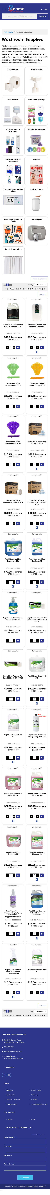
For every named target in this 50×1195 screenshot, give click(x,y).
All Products (8, 32)
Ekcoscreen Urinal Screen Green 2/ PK (13, 384)
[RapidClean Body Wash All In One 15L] (13, 781)
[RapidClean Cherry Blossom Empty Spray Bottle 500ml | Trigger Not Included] (13, 898)
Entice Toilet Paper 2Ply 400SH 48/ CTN (37, 442)
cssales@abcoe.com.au (13, 1052)
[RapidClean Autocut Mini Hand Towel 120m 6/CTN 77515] (37, 605)
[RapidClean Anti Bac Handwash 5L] (37, 546)
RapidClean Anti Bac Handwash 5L (37, 560)
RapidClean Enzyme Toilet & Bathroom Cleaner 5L (37, 913)
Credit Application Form (39, 1104)
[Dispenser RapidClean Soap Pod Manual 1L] (37, 312)
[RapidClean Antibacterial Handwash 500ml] (13, 605)
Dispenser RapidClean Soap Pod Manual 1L (37, 325)
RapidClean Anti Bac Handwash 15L (13, 560)
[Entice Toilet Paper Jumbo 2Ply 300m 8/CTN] (13, 488)
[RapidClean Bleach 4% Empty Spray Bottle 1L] (37, 722)
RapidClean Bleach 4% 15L (37, 677)
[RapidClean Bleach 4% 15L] (37, 663)
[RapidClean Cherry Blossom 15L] (13, 839)
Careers (34, 1100)
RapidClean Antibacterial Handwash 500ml (13, 619)
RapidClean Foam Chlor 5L (37, 971)
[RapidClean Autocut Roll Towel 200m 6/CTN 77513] (13, 663)
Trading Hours (11, 1104)
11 (40, 289)
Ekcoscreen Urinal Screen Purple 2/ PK (13, 442)
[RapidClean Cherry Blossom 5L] (37, 839)
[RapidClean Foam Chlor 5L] (37, 957)
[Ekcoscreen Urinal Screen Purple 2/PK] (13, 429)
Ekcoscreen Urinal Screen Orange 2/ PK (37, 384)
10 (38, 289)
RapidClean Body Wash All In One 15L (13, 794)
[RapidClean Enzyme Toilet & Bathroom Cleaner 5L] (37, 898)
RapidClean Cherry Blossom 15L (13, 853)
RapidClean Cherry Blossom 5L (37, 853)
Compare (12, 299)
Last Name (8, 1155)
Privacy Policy (36, 1090)
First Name (8, 1146)
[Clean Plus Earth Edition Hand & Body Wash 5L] (13, 312)
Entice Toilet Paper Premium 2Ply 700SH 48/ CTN (36, 502)
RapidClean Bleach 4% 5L (13, 736)
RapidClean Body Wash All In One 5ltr (37, 794)
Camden (9, 1119)
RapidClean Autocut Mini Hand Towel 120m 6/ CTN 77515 (37, 620)
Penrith (33, 1119)
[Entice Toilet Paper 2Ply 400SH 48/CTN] (37, 429)
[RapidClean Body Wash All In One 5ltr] (37, 781)
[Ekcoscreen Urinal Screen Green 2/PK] (13, 371)
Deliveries (34, 1095)
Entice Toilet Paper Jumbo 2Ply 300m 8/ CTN (13, 501)
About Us (9, 1090)
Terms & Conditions (13, 1100)
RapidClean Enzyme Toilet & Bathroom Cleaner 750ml (13, 971)
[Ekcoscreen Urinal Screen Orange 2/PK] (37, 371)
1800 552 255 (9, 1047)
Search (42, 16)
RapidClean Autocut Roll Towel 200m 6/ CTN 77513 (13, 677)
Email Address (9, 1137)
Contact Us (10, 1095)
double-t (42, 1186)
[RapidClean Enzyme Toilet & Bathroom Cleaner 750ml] (13, 957)
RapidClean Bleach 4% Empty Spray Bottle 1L (37, 736)
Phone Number (9, 1164)
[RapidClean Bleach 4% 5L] (13, 722)
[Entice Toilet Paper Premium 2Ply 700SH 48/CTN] (37, 488)
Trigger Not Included (13, 914)
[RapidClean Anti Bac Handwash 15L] (13, 546)
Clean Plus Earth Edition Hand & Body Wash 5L (13, 325)
